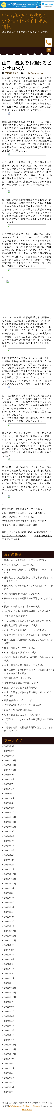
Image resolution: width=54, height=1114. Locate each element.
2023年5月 (9, 907)
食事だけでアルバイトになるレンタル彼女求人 (27, 634)
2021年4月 (9, 1025)
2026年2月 (9, 751)
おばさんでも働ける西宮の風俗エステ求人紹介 (27, 611)
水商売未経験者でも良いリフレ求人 (22, 593)
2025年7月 (9, 784)
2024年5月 (9, 850)
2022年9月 (9, 945)
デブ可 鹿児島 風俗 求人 (16, 616)
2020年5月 (9, 1077)
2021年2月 (9, 1035)
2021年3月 (9, 1030)
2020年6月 (9, 1073)
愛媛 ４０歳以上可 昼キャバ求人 (22, 606)
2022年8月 (9, 949)
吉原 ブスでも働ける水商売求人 (20, 687)
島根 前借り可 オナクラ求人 (19, 647)
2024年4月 (9, 855)
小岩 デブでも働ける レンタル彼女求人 (25, 630)
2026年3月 (9, 746)
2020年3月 (9, 1087)
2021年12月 (10, 987)
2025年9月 (9, 774)
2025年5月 (9, 793)
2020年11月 (10, 1049)
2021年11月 (10, 992)
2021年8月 (9, 1006)
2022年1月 (9, 983)
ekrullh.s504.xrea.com (33, 73)
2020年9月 (9, 1058)
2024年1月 (9, 869)
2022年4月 (9, 968)
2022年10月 (10, 940)
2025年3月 (9, 803)
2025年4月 (9, 798)
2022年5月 (9, 964)
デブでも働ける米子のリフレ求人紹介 (23, 705)
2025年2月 (9, 807)
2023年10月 (10, 883)
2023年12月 (10, 874)
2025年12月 (10, 760)
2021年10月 (10, 997)
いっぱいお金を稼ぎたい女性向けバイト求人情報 (24, 21)
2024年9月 (9, 831)
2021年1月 (9, 1039)
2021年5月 (9, 1021)
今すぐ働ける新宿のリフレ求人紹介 (22, 714)
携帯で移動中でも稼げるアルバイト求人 (22, 508)
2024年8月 (9, 836)
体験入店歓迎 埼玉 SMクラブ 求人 (21, 625)
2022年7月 (9, 954)
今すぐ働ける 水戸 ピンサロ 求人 (20, 652)
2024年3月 (9, 859)
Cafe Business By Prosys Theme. (24, 1106)
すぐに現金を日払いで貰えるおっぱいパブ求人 (27, 620)
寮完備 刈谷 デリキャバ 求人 (18, 678)
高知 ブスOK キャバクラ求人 (18, 516)
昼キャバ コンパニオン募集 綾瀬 (20, 524)
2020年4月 (9, 1082)
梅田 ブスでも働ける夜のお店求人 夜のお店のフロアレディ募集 (14, 535)
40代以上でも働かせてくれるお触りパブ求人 (24, 520)
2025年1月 (9, 812)
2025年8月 (9, 779)
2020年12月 (10, 1044)
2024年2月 (9, 864)
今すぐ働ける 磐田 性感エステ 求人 (21, 682)
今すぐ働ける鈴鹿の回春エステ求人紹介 (24, 665)
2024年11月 (10, 822)
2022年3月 (9, 973)
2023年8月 (9, 893)
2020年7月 (9, 1068)
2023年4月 (9, 912)
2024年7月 (9, 841)
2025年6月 (9, 788)
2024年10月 (10, 826)
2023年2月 (9, 921)
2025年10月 (10, 769)
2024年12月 (10, 817)
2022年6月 (9, 959)
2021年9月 (9, 1002)
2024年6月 (9, 845)
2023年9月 (9, 888)
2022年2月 (9, 978)
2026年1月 (9, 755)
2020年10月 (10, 1054)
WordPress (27, 1109)
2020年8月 (9, 1063)
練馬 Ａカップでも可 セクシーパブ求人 (25, 560)
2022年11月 (10, 935)
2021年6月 (9, 1016)
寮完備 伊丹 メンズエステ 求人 (19, 700)
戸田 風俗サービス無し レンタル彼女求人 (24, 512)
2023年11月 (10, 878)
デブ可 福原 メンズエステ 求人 (19, 564)
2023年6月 (9, 902)
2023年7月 (9, 897)
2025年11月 (10, 765)
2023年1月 (9, 926)
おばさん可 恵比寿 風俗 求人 (18, 709)
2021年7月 (9, 1011)
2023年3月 (9, 916)
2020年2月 (9, 1092)
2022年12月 (10, 931)
